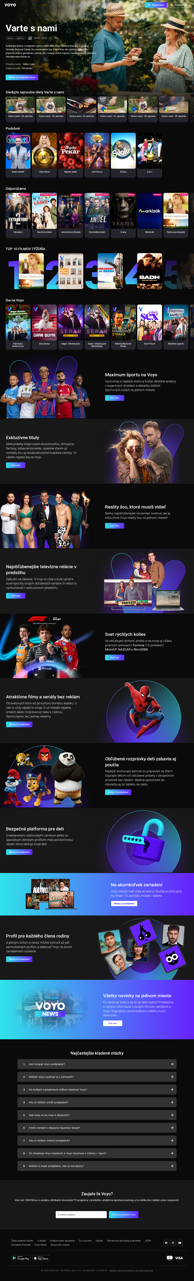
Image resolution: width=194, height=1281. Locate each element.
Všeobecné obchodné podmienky (124, 1240)
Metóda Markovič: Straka (123, 345)
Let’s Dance (97, 172)
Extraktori (18, 232)
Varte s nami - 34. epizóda (20, 116)
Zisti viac (15, 465)
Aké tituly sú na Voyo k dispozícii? (46, 1115)
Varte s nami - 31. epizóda (112, 116)
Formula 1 (140, 645)
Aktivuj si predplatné (19, 724)
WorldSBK (141, 649)
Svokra (123, 172)
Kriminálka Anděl (97, 232)
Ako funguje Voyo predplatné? (44, 1064)
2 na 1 (149, 172)
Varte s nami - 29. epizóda (174, 116)
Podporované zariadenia (62, 1240)
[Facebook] (166, 1243)
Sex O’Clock (149, 344)
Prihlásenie (180, 5)
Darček (99, 1240)
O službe (41, 1240)
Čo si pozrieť (85, 1240)
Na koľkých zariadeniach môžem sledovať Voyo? (55, 1089)
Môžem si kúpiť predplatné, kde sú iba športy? (53, 1166)
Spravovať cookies (60, 1244)
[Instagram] (173, 1243)
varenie (10, 38)
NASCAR (124, 649)
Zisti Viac (114, 398)
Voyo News (40, 1244)
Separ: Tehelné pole (70, 344)
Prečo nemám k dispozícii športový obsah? (51, 1127)
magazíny (20, 38)
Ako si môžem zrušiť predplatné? (45, 1102)
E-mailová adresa (66, 1214)
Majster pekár (70, 172)
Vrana (123, 232)
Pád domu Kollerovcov (18, 345)
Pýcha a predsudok (176, 232)
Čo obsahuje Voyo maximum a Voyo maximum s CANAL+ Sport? (64, 1153)
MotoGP (111, 649)
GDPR (148, 1240)
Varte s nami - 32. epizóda (82, 116)
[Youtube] (180, 1243)
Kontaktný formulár (20, 1244)
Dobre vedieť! (18, 172)
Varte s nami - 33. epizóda (51, 116)
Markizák (149, 232)
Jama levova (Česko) (71, 232)
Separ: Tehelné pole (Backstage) (97, 345)
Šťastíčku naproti (176, 344)
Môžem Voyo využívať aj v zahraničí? (48, 1077)
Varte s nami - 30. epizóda (143, 116)
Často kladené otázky (22, 1240)
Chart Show (44, 172)
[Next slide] (189, 110)
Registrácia (158, 5)
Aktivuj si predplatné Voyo (22, 77)
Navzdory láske (44, 232)
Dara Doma (44, 344)
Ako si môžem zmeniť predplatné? (46, 1140)
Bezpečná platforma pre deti (35, 829)
